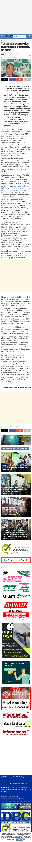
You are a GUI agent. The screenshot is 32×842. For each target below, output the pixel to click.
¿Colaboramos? (20, 778)
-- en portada (6, 498)
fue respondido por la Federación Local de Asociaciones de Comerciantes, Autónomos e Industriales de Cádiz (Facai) (15, 189)
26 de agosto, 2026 (8, 471)
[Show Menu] (2, 36)
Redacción (14, 54)
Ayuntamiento (9, 427)
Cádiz (7, 41)
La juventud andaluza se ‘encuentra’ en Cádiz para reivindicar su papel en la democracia (15, 467)
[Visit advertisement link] (16, 440)
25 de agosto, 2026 (8, 493)
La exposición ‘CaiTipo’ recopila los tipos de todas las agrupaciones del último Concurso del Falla (15, 512)
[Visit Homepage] (16, 36)
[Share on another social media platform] (27, 79)
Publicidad (3, 778)
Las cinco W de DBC (17, 776)
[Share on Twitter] (4, 79)
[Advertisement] (16, 16)
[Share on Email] (20, 79)
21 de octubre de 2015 (9, 56)
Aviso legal (11, 778)
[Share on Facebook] (12, 79)
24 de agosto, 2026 (8, 538)
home (2, 41)
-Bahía (4, 453)
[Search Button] (30, 36)
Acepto (20, 840)
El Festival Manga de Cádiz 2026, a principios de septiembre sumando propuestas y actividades (14, 489)
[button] (19, 783)
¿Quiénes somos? (5, 776)
